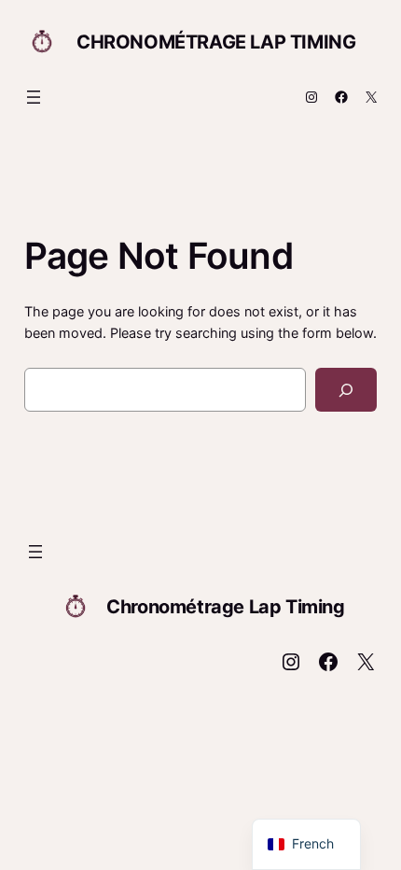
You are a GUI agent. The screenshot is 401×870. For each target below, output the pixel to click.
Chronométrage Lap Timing (215, 42)
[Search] (346, 390)
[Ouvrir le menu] (33, 97)
